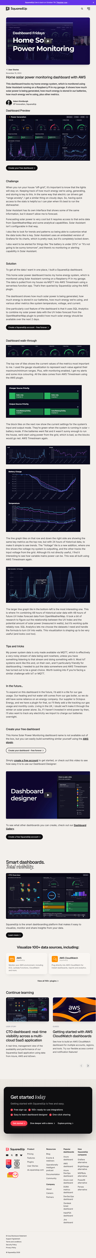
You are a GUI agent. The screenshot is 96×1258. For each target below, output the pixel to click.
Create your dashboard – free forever (25, 750)
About (49, 1189)
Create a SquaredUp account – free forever (27, 327)
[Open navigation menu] (88, 8)
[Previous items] (81, 1066)
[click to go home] (16, 9)
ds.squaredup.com (35, 1170)
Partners (50, 1197)
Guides (56, 1027)
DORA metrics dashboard (68, 1190)
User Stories (13, 69)
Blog (48, 1154)
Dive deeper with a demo (41, 1123)
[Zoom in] (48, 138)
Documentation (53, 1174)
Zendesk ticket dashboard (68, 1206)
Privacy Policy (11, 1247)
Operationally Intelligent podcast (52, 1167)
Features (31, 1158)
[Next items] (88, 1066)
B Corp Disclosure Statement (16, 1236)
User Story (11, 1027)
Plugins (30, 1162)
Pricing (30, 1154)
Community (51, 1178)
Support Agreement (13, 1239)
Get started (18, 1123)
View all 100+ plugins (47, 981)
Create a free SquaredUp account (23, 837)
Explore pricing (64, 1123)
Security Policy (11, 1245)
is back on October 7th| (47, 3)
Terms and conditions (13, 1242)
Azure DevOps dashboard (68, 1173)
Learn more (13, 935)
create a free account (26, 760)
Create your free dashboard (20, 168)
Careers (49, 1193)
